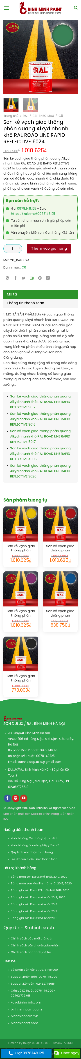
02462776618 (18, 787)
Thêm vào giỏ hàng (49, 249)
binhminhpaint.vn (24, 1016)
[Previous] (9, 57)
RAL (25, 116)
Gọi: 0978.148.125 (29, 1053)
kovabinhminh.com (26, 1002)
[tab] (40, 294)
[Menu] (6, 8)
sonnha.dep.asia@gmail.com (39, 762)
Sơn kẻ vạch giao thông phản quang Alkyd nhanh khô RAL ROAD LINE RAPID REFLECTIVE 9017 (40, 402)
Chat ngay (70, 1053)
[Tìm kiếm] (76, 7)
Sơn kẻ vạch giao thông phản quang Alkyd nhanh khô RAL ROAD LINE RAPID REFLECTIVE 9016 (40, 419)
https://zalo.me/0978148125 (33, 214)
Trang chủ (10, 116)
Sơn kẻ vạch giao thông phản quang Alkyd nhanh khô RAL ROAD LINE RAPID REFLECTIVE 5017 (40, 436)
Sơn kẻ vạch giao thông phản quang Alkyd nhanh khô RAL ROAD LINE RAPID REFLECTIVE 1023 (21, 548)
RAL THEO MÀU (43, 116)
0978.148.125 (26, 209)
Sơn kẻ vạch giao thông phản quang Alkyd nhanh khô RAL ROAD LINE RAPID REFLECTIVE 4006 (40, 454)
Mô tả (12, 294)
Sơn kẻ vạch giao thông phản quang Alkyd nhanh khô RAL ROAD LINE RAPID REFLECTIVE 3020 (40, 471)
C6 (60, 116)
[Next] (65, 57)
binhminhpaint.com (26, 1009)
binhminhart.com (24, 1023)
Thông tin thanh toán (25, 303)
